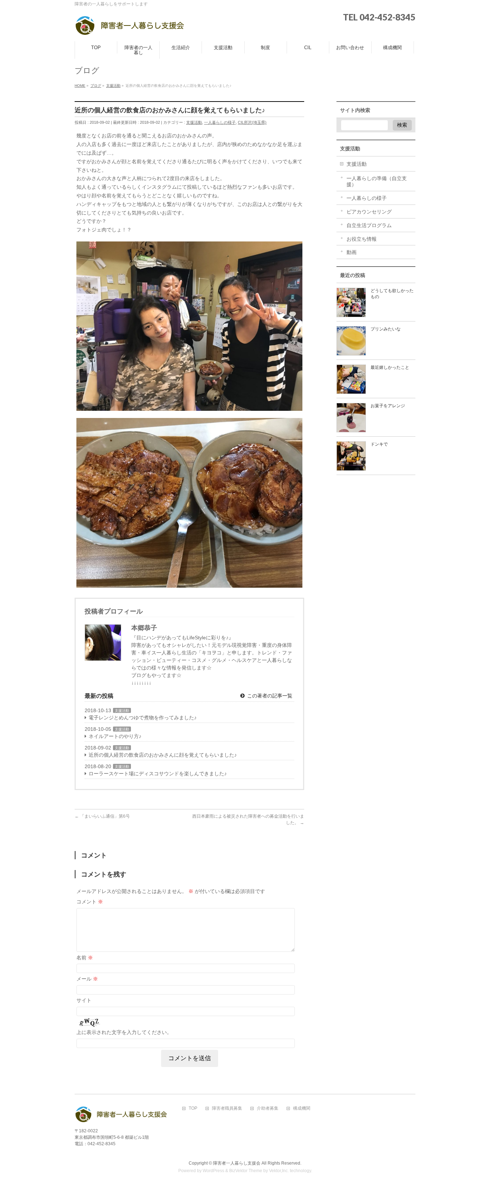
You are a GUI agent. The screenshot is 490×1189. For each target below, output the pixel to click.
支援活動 (194, 122)
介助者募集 (267, 1108)
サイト (83, 1000)
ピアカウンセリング (369, 212)
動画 (352, 252)
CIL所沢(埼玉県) (252, 122)
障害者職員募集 (227, 1108)
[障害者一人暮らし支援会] (130, 28)
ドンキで (379, 444)
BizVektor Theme (245, 1170)
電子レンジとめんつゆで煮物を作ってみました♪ (143, 717)
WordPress (213, 1170)
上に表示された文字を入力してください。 (124, 1032)
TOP (193, 1108)
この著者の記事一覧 (269, 696)
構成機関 (301, 1108)
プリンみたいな (386, 329)
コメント (89, 901)
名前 (84, 957)
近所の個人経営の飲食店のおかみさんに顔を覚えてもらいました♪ (163, 755)
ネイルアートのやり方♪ (115, 736)
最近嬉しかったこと (390, 367)
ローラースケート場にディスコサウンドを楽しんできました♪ (158, 773)
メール (87, 979)
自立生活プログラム (369, 225)
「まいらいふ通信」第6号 (102, 816)
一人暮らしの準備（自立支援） (377, 181)
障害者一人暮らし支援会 (236, 1163)
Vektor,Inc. (279, 1170)
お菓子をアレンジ (388, 405)
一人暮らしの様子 (220, 122)
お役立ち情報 (362, 239)
